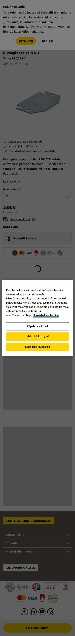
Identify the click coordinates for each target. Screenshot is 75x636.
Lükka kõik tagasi (37, 336)
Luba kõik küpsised (37, 347)
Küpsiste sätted (37, 326)
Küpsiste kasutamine (46, 315)
